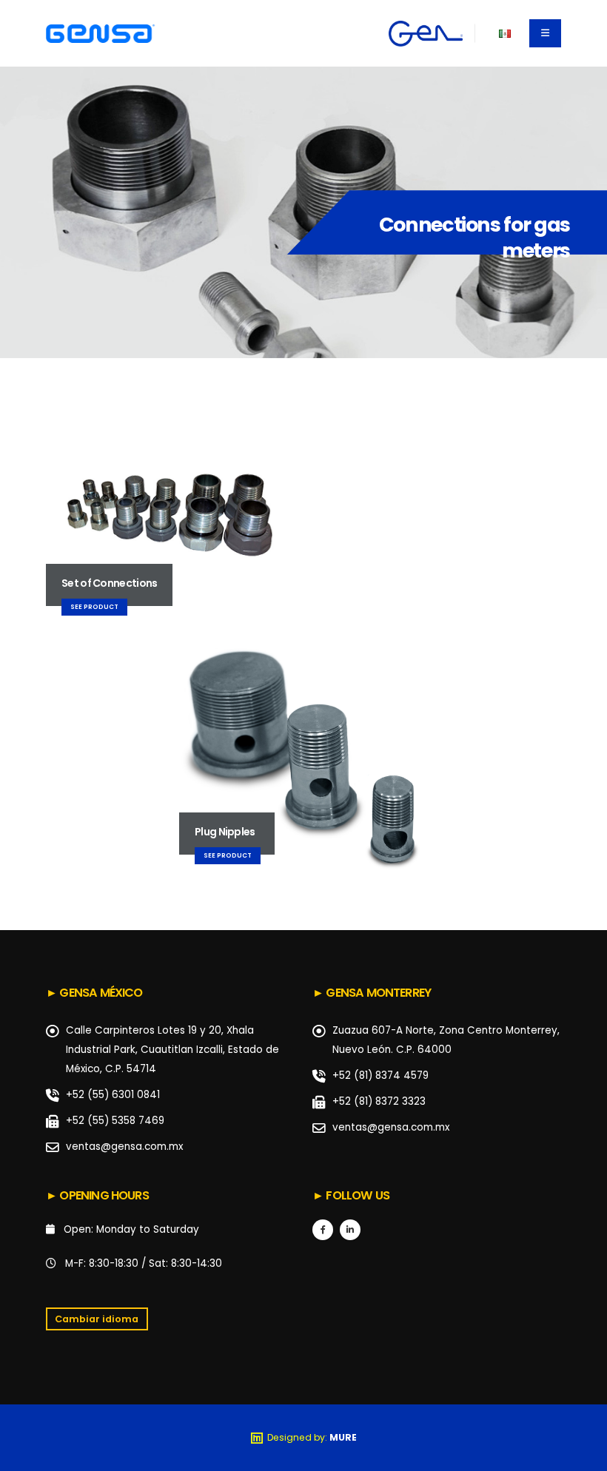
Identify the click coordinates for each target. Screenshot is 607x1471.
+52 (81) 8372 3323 (379, 1101)
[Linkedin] (350, 1229)
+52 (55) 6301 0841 (113, 1095)
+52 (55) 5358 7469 (115, 1121)
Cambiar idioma (96, 1319)
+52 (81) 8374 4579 (380, 1075)
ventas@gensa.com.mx (124, 1147)
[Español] (504, 33)
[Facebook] (322, 1229)
